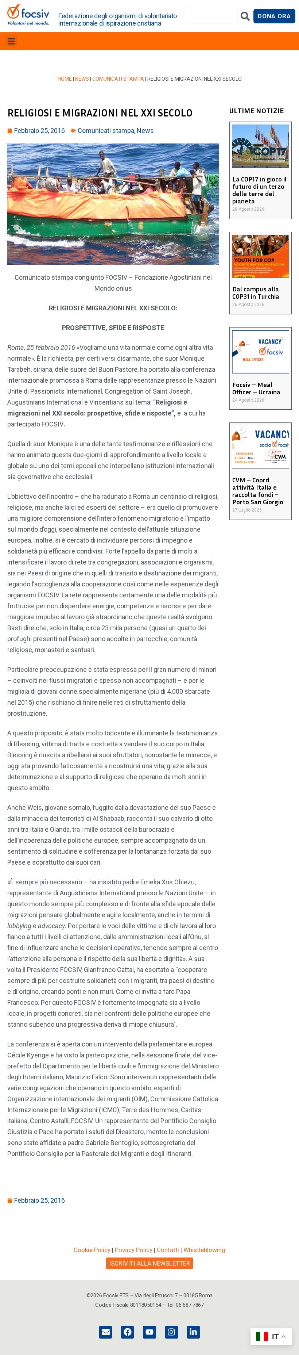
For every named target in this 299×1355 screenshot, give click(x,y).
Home (65, 79)
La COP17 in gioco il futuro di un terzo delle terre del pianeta (259, 190)
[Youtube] (149, 1332)
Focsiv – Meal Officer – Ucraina (256, 388)
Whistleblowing (204, 1249)
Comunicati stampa (118, 79)
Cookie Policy (92, 1249)
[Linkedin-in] (193, 1332)
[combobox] (211, 15)
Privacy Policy (133, 1249)
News (82, 79)
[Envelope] (105, 1332)
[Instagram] (171, 1332)
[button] (11, 41)
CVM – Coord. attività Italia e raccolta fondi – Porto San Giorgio (257, 491)
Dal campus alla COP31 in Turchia (255, 292)
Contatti (168, 1249)
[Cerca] (245, 18)
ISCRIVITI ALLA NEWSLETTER (149, 1263)
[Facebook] (127, 1332)
